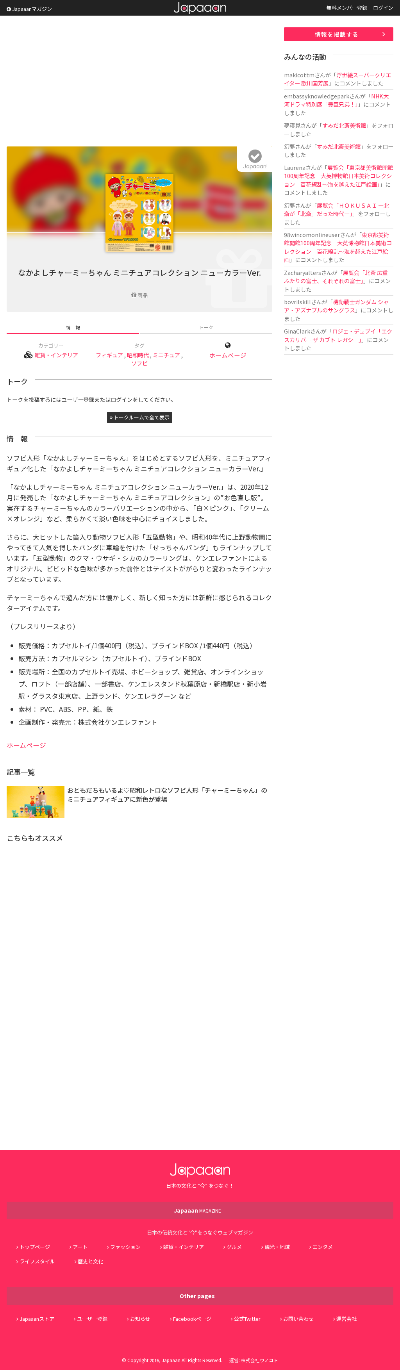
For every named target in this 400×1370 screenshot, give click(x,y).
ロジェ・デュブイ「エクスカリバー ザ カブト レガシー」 (338, 335)
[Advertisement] (139, 82)
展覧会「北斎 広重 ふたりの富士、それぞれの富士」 (338, 276)
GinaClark (297, 331)
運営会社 (346, 1318)
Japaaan (200, 8)
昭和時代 (138, 355)
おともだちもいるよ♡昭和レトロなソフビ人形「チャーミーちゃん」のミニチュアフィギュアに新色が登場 (167, 794)
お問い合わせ (298, 1318)
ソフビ (139, 363)
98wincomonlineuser (312, 234)
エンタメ (322, 1246)
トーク (206, 327)
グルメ (234, 1246)
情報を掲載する (337, 34)
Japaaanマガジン (31, 8)
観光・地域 (277, 1246)
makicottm (299, 75)
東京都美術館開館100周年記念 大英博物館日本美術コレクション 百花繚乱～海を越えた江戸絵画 (338, 247)
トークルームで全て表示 (141, 417)
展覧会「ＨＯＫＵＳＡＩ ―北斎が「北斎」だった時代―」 (336, 209)
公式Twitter (247, 1318)
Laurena (294, 167)
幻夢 (289, 146)
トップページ (35, 1246)
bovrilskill (297, 302)
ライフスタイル (37, 1261)
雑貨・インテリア (56, 355)
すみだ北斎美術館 (344, 125)
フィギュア (109, 355)
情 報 (73, 327)
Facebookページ (192, 1318)
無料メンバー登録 (347, 7)
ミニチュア (166, 355)
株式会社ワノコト (259, 1360)
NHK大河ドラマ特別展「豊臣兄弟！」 (336, 100)
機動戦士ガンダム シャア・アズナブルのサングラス (336, 306)
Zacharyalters (302, 272)
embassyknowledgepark (316, 96)
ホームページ (227, 355)
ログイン (383, 7)
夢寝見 (292, 125)
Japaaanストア (37, 1318)
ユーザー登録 (92, 1318)
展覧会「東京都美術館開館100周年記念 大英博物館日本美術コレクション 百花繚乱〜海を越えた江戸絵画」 (338, 175)
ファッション (125, 1246)
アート (80, 1246)
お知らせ (140, 1318)
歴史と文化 (90, 1261)
